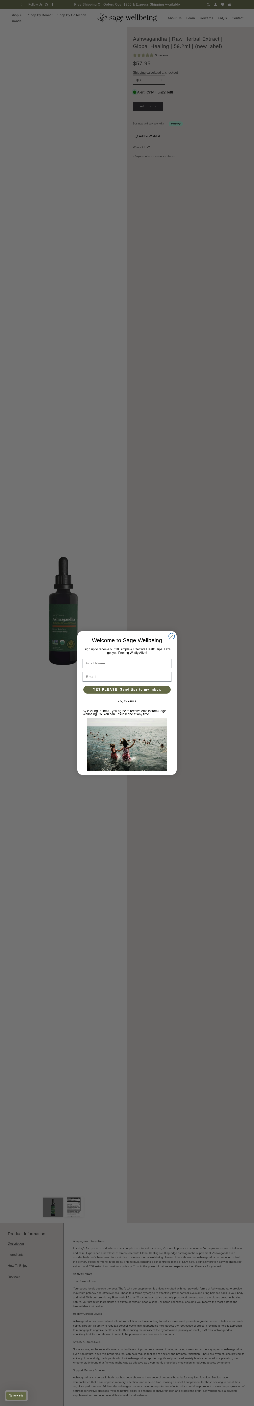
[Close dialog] (172, 636)
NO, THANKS (127, 701)
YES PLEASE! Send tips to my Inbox (127, 689)
